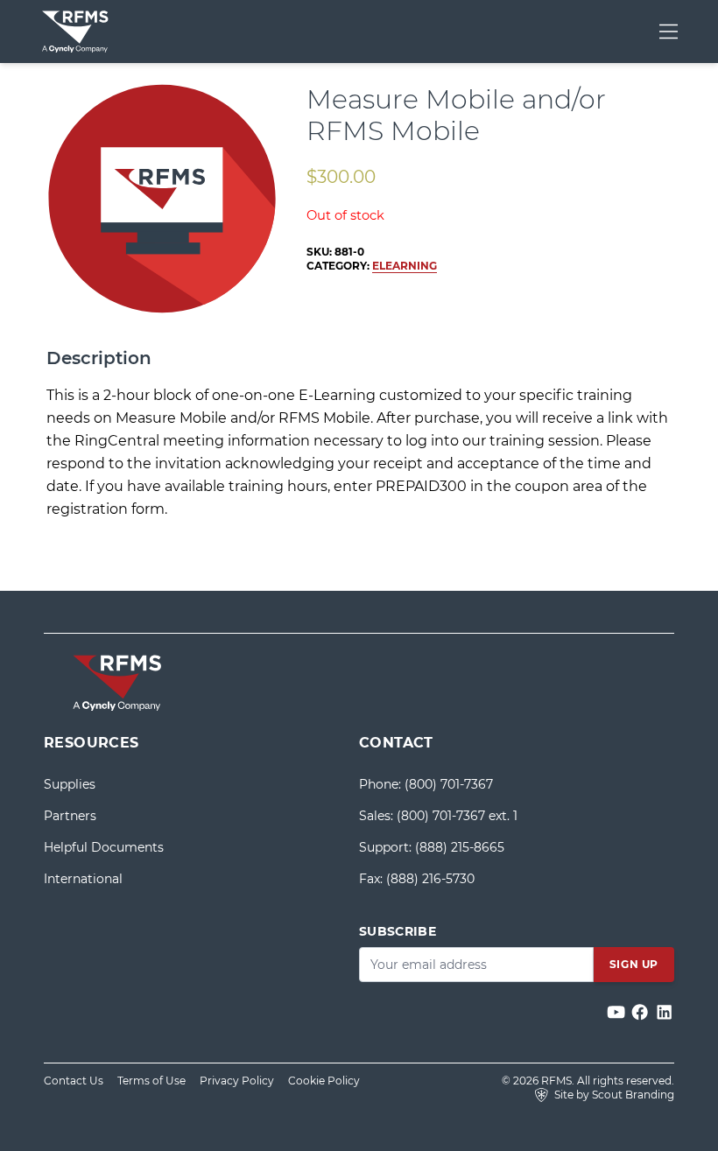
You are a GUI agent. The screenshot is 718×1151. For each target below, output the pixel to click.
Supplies (69, 784)
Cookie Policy (324, 1080)
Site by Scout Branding (613, 1094)
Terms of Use (151, 1080)
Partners (70, 816)
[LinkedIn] (664, 1012)
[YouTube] (618, 1012)
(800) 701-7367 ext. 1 (457, 816)
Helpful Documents (104, 847)
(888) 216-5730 (430, 879)
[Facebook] (641, 1012)
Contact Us (73, 1080)
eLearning (404, 265)
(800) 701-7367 (449, 784)
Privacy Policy (237, 1080)
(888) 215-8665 (459, 847)
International (83, 879)
